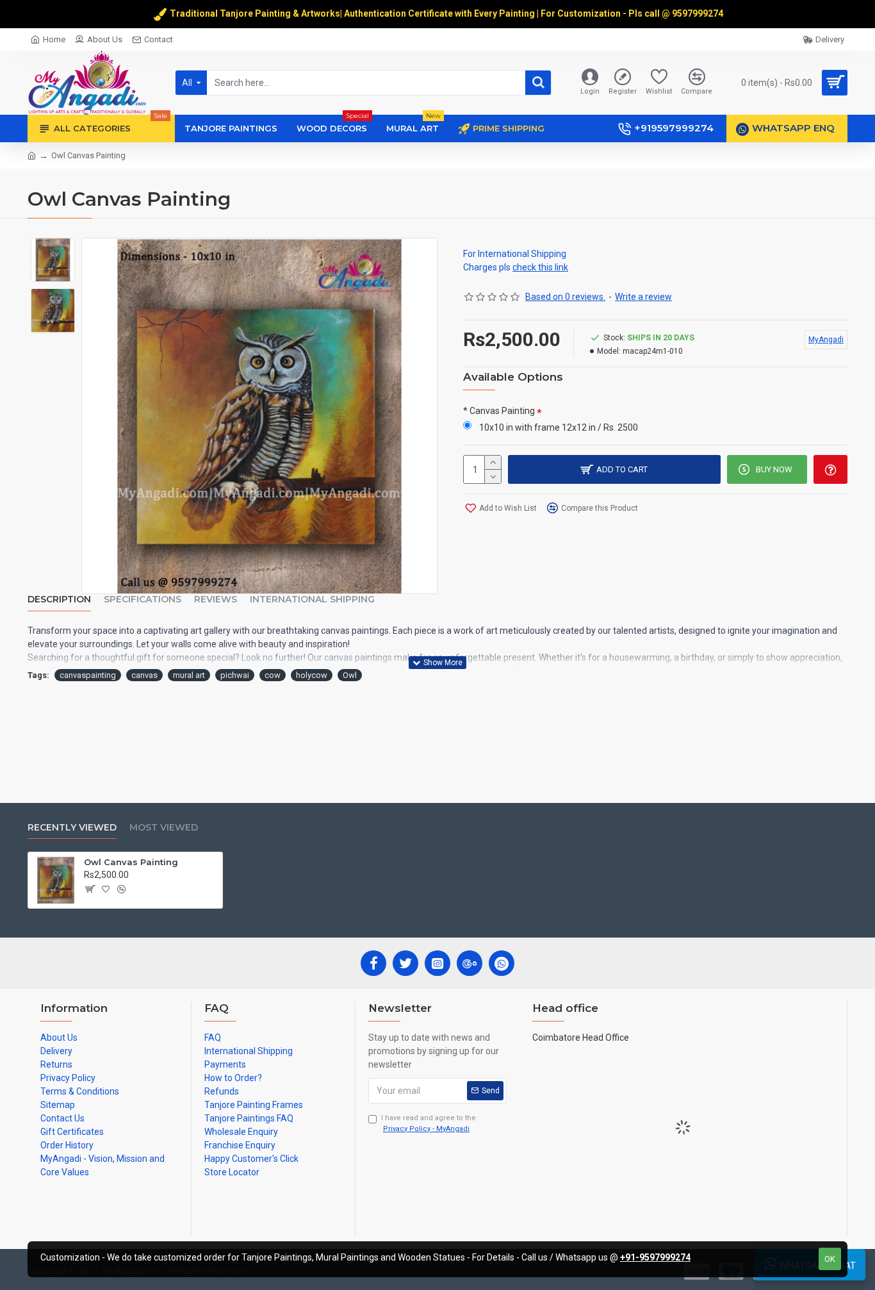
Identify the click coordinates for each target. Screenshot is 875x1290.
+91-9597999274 (655, 1257)
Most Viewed (163, 827)
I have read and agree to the (428, 1123)
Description (59, 599)
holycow (311, 675)
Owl (350, 675)
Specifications (142, 599)
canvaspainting (88, 675)
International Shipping (312, 599)
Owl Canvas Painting (131, 862)
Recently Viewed (72, 827)
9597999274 (698, 13)
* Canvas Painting (499, 411)
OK (829, 1259)
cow (273, 675)
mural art (189, 675)
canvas (144, 675)
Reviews (215, 599)
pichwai (234, 675)
